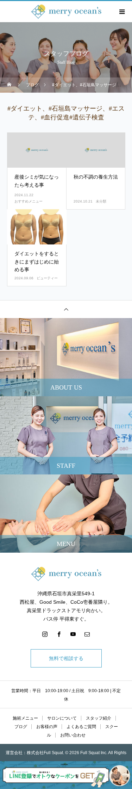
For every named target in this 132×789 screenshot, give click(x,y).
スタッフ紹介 (98, 718)
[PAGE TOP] (66, 309)
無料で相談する (66, 658)
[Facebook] (59, 634)
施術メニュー (25, 718)
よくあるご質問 (81, 726)
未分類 (101, 201)
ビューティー (47, 278)
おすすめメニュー (28, 201)
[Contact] (87, 634)
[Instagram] (45, 634)
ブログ (20, 726)
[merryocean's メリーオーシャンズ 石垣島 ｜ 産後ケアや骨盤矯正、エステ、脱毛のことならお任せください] (66, 574)
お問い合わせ (73, 735)
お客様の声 (46, 726)
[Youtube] (73, 634)
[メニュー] (121, 11)
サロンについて (62, 718)
